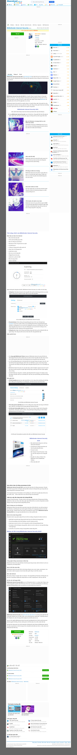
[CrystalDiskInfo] (52, 60)
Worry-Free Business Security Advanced (39, 723)
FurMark (56, 102)
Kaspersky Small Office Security (15, 730)
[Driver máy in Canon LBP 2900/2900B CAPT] (52, 90)
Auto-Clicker (56, 50)
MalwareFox (56, 165)
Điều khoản (44, 742)
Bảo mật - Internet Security (26, 24)
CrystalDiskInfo (57, 59)
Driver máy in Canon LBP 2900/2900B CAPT (58, 90)
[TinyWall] (8, 724)
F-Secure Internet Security (36, 720)
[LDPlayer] (52, 111)
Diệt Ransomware (46, 24)
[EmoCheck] (52, 148)
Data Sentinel (56, 143)
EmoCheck (55, 147)
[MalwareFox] (52, 166)
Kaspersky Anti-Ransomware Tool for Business (60, 151)
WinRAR (56, 65)
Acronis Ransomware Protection (60, 161)
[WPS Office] (52, 108)
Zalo (55, 71)
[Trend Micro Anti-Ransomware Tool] (52, 159)
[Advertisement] (38, 16)
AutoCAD (56, 99)
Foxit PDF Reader (58, 56)
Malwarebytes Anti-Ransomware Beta (60, 170)
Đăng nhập (34, 742)
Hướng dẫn (53, 742)
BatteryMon (56, 93)
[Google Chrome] (52, 81)
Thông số (16, 74)
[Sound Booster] (52, 105)
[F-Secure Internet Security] (29, 721)
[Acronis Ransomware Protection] (52, 162)
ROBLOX (55, 74)
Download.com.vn (8, 25)
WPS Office (55, 108)
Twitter (65, 742)
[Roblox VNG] (52, 78)
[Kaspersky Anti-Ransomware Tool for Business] (52, 151)
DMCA (69, 742)
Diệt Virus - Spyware (37, 24)
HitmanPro (56, 140)
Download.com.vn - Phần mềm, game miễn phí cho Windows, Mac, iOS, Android (14, 1)
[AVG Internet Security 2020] (29, 727)
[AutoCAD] (52, 99)
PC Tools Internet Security (15, 736)
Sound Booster (57, 105)
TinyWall (11, 723)
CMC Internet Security (13, 720)
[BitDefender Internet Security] (52, 137)
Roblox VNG (57, 77)
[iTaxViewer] (52, 87)
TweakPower (11, 726)
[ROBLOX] (52, 75)
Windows (12, 24)
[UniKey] (52, 53)
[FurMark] (52, 102)
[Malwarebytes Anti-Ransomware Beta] (52, 170)
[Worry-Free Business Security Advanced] (29, 724)
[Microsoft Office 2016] (52, 96)
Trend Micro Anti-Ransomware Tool (60, 158)
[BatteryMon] (52, 93)
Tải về (20, 74)
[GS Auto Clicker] (52, 63)
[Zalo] (52, 72)
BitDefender (43, 99)
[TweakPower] (8, 727)
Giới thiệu (39, 742)
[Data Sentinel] (52, 144)
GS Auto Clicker (57, 62)
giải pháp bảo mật (28, 76)
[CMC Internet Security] (8, 721)
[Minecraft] (52, 47)
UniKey (57, 54)
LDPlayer (55, 111)
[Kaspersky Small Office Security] (8, 730)
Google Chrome (57, 81)
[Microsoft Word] (52, 84)
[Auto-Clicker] (52, 50)
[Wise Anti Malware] (52, 155)
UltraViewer (56, 68)
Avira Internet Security (35, 730)
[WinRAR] (52, 66)
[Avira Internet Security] (29, 730)
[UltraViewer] (52, 69)
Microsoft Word (57, 84)
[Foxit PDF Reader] (52, 56)
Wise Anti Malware (57, 154)
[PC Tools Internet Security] (8, 737)
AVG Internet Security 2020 (36, 726)
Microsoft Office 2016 (58, 97)
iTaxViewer (56, 87)
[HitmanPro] (52, 141)
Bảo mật (17, 24)
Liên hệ (57, 742)
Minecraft (56, 47)
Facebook (11, 323)
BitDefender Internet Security (17, 681)
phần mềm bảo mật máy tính (29, 614)
